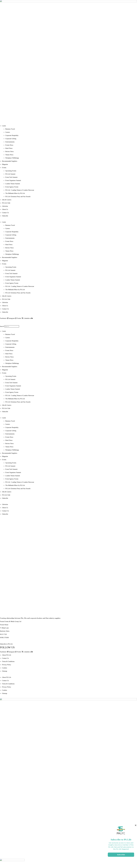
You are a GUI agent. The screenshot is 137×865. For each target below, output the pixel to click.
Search (2, 326)
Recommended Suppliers (9, 161)
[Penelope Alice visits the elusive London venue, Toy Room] (112, 591)
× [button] (136, 825)
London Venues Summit (12, 183)
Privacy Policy (6, 665)
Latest (4, 126)
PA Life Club (6, 203)
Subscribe (5, 216)
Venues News (9, 155)
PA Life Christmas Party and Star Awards (17, 196)
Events (4, 167)
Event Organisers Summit (13, 180)
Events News (9, 145)
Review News (9, 151)
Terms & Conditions (8, 661)
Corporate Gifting (10, 138)
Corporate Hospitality (11, 135)
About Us (5, 209)
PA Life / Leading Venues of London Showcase (19, 190)
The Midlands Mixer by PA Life (15, 193)
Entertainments (9, 142)
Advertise (5, 206)
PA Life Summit (10, 174)
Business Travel (10, 129)
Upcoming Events (10, 171)
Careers (7, 132)
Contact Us (5, 212)
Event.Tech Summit (11, 177)
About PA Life (6, 655)
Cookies (4, 668)
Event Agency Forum (11, 187)
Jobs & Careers (6, 200)
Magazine (5, 164)
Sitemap (4, 671)
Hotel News (8, 148)
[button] (68, 321)
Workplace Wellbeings (12, 158)
